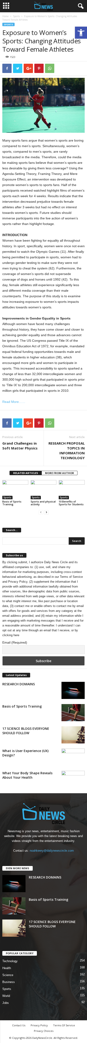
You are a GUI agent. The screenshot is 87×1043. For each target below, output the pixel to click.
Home (5, 16)
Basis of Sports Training (11, 503)
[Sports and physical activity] (44, 489)
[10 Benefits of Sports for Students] (72, 489)
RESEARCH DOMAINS (18, 684)
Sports (16, 16)
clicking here (10, 635)
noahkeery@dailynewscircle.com (52, 850)
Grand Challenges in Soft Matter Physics (20, 445)
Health (6, 968)
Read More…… (13, 402)
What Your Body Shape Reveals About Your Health (27, 775)
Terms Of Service (64, 1025)
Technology (10, 961)
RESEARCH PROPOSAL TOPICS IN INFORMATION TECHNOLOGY (66, 450)
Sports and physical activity (43, 503)
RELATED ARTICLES (25, 473)
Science (7, 975)
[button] (81, 33)
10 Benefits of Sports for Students (71, 503)
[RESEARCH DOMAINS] (73, 690)
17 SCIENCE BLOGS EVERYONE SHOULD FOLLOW (25, 730)
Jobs (5, 1003)
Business (8, 982)
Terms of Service (71, 576)
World (6, 996)
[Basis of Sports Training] (15, 489)
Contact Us (18, 1025)
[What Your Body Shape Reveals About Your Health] (73, 779)
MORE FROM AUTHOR (59, 473)
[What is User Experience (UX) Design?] (73, 757)
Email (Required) (14, 642)
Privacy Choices (43, 1031)
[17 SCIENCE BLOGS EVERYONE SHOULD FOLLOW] (73, 735)
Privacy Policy (17, 581)
